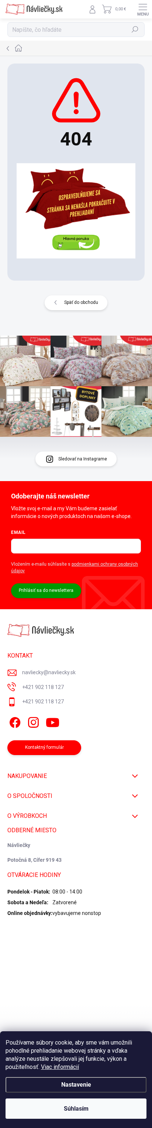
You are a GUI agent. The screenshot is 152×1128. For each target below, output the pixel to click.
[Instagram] (32, 721)
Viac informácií (60, 1066)
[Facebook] (13, 721)
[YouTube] (52, 721)
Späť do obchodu (81, 302)
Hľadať (135, 29)
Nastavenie (76, 1084)
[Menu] (143, 9)
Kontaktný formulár (44, 747)
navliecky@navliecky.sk (49, 672)
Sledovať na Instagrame (82, 459)
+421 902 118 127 (43, 687)
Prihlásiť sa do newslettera (46, 590)
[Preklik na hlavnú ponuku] (76, 210)
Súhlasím (76, 1108)
